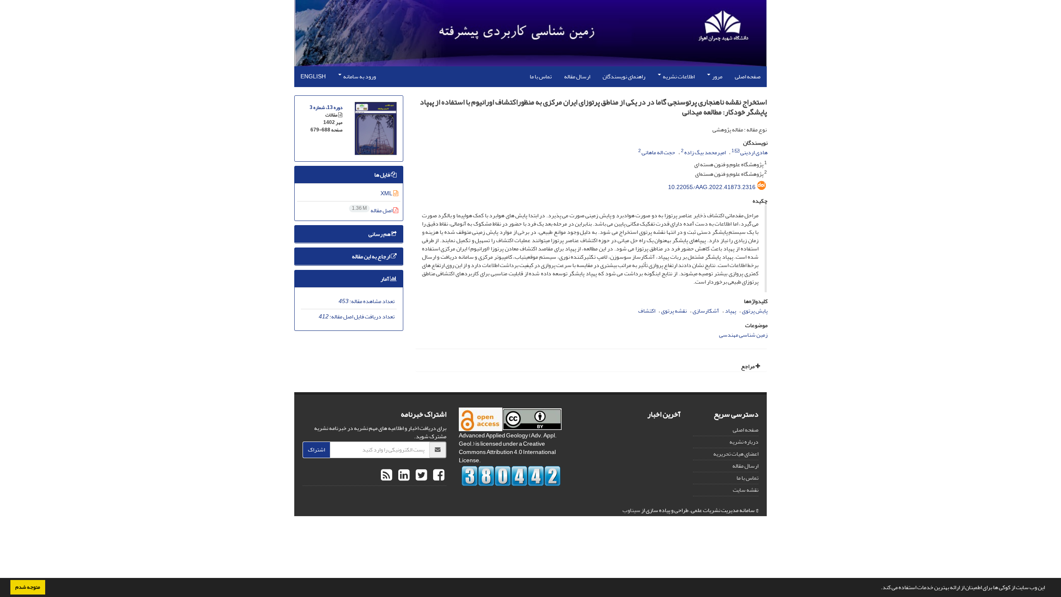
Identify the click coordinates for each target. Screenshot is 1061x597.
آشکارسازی (706, 310)
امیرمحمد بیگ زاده (705, 152)
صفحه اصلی (748, 76)
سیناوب (631, 510)
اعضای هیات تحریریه (735, 453)
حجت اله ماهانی (658, 152)
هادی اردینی (754, 152)
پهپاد (730, 310)
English (313, 76)
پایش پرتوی (755, 310)
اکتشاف (646, 310)
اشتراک (316, 449)
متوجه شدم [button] (27, 587)
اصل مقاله (372, 210)
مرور (716, 76)
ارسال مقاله (577, 76)
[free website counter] (511, 476)
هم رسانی (379, 234)
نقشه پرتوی (674, 310)
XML (386, 193)
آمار (385, 278)
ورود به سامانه (359, 76)
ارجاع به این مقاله (371, 256)
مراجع (748, 366)
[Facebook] (437, 475)
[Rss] (386, 475)
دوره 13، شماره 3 (326, 107)
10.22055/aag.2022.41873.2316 (712, 187)
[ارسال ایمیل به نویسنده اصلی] (737, 151)
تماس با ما (541, 76)
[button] (878, 588)
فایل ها (382, 174)
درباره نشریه (743, 441)
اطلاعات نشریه (678, 76)
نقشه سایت (745, 489)
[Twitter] (420, 475)
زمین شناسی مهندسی (743, 334)
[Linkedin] (403, 475)
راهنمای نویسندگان (624, 76)
